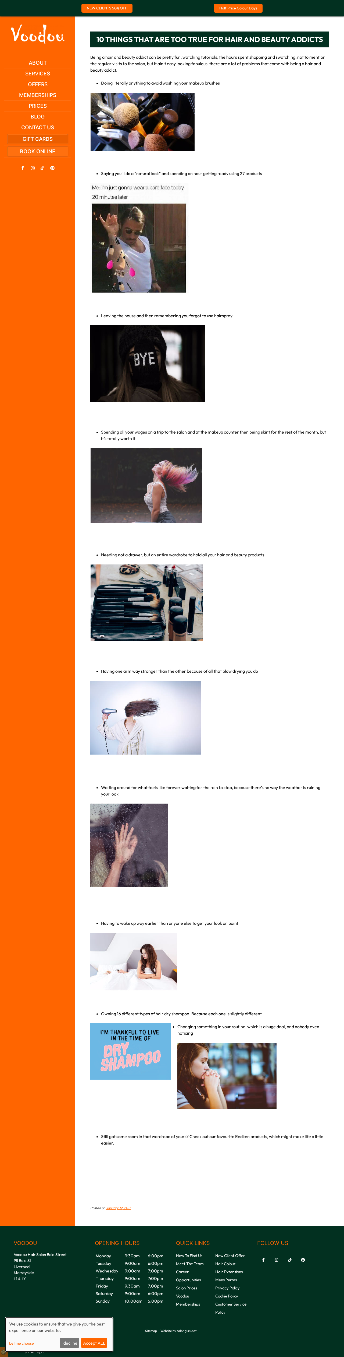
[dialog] (59, 1335)
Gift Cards (38, 139)
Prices (38, 106)
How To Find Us (189, 1255)
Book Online (37, 151)
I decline (69, 1343)
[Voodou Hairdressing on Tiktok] (42, 168)
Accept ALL (94, 1343)
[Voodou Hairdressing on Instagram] (32, 168)
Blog (38, 116)
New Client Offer (230, 1255)
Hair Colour (225, 1263)
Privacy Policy (227, 1287)
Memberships (37, 95)
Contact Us (37, 127)
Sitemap (151, 1331)
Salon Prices (186, 1287)
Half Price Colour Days (238, 8)
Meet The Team (190, 1263)
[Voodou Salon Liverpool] (37, 42)
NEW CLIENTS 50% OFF (107, 8)
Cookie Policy (226, 1296)
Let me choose (21, 1343)
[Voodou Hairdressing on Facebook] (23, 168)
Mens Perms (226, 1279)
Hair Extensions (229, 1271)
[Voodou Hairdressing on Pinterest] (52, 168)
